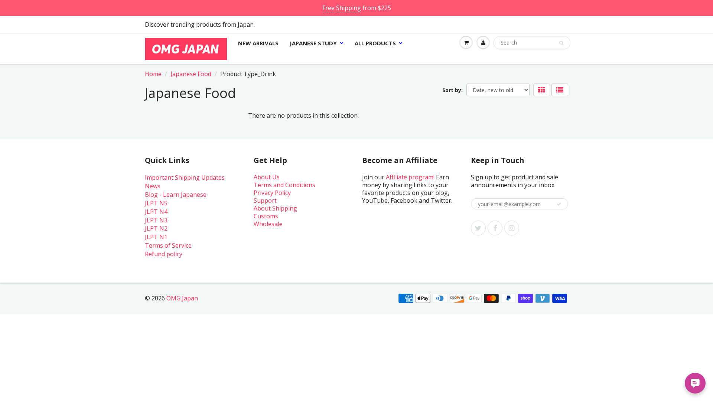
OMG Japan (182, 298)
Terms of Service (168, 245)
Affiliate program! (410, 177)
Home (153, 74)
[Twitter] (478, 228)
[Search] (561, 43)
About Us (267, 177)
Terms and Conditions (284, 185)
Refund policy (163, 254)
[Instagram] (511, 228)
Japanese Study (313, 43)
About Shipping (275, 208)
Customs (266, 216)
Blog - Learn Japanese (175, 194)
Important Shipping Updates (185, 177)
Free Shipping (341, 8)
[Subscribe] (558, 204)
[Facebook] (495, 228)
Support (265, 200)
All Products (375, 43)
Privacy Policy (272, 193)
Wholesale (268, 224)
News (152, 186)
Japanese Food (190, 74)
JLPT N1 (156, 237)
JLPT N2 (156, 228)
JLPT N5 (156, 203)
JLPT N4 (156, 212)
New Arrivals (258, 43)
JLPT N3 (156, 220)
